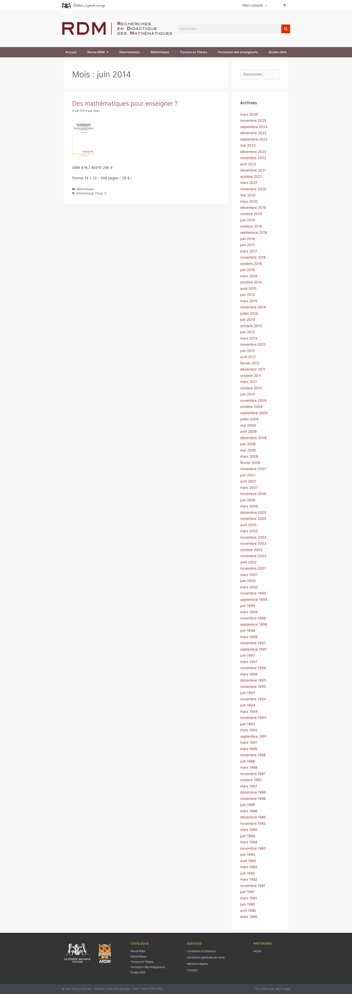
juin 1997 (247, 655)
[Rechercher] (285, 28)
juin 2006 (248, 500)
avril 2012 (248, 357)
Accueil (71, 52)
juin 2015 (247, 295)
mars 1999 (249, 612)
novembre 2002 (253, 556)
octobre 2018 (251, 226)
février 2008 (250, 463)
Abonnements (129, 52)
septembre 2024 (253, 127)
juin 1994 (247, 705)
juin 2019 (247, 220)
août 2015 (248, 289)
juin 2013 (247, 332)
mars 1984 (248, 842)
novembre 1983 (253, 848)
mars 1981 (248, 898)
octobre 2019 (251, 214)
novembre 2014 (253, 307)
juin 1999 (247, 606)
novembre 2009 (253, 400)
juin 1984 (247, 836)
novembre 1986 (253, 799)
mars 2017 (248, 251)
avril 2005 (248, 525)
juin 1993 (247, 724)
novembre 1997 (253, 643)
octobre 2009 (251, 407)
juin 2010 (247, 394)
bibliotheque (85, 193)
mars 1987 (248, 786)
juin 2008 (247, 444)
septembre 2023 (253, 139)
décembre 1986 (253, 792)
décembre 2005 (253, 512)
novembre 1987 (253, 774)
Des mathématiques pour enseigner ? (125, 103)
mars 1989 (248, 749)
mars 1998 (248, 637)
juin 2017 (247, 245)
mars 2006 (249, 506)
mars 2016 (248, 276)
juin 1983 (247, 854)
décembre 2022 (253, 152)
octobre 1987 (251, 780)
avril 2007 (248, 481)
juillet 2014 (249, 313)
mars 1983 (248, 867)
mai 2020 (248, 195)
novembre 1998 (253, 618)
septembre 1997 (253, 649)
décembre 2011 (252, 369)
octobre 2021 (251, 177)
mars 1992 (248, 730)
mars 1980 (248, 917)
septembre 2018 (253, 232)
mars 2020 (249, 201)
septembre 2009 (254, 413)
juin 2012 (247, 351)
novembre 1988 (253, 755)
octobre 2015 (251, 282)
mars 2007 (249, 488)
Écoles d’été (278, 52)
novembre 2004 (253, 537)
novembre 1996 (253, 668)
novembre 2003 (253, 543)
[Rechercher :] (260, 74)
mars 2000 (249, 587)
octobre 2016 (251, 264)
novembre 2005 (253, 519)
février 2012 (250, 363)
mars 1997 (248, 662)
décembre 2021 (253, 170)
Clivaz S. (101, 193)
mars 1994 (249, 712)
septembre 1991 (253, 736)
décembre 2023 (253, 133)
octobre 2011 (250, 376)
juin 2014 (247, 320)
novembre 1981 (252, 886)
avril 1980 (248, 911)
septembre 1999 (253, 600)
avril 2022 (248, 164)
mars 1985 (248, 830)
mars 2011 (248, 382)
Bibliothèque (160, 52)
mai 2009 (248, 425)
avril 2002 (248, 562)
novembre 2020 (253, 189)
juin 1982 (247, 873)
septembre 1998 (253, 624)
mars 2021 (248, 183)
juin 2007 (247, 475)
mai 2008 (248, 450)
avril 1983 (248, 861)
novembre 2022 (253, 158)
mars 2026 (249, 114)
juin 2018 (247, 239)
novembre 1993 (253, 718)
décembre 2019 (253, 208)
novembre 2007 (253, 469)
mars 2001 (248, 575)
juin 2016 (247, 270)
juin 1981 (247, 892)
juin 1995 (247, 693)
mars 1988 (248, 767)
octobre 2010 (251, 388)
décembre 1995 (253, 680)
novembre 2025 (253, 120)
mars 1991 (248, 743)
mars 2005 (249, 531)
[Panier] (284, 5)
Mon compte (252, 5)
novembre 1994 (253, 699)
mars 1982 (248, 879)
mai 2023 (248, 145)
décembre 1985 (253, 817)
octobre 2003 (251, 550)
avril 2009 (248, 431)
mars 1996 (249, 674)
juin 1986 (247, 805)
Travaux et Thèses (193, 52)
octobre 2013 (251, 326)
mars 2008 (249, 456)
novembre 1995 (253, 687)
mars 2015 (248, 301)
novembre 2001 (253, 568)
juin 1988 (247, 761)
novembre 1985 (253, 823)
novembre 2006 (253, 494)
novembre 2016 (253, 257)
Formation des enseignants (238, 52)
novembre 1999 (253, 593)
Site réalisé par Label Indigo (272, 988)
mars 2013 (248, 338)
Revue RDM (95, 52)
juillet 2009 (249, 419)
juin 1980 (247, 904)
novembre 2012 (253, 344)
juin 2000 (248, 581)
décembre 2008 (253, 438)
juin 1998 (247, 631)
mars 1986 (248, 811)
